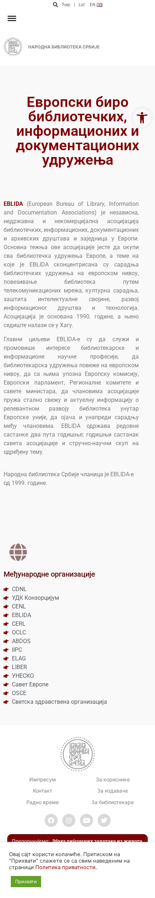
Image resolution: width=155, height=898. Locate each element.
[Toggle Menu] (12, 18)
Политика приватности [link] (65, 867)
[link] (142, 117)
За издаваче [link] (112, 791)
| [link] (74, 4)
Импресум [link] (42, 779)
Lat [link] (82, 4)
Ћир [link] (66, 4)
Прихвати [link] (26, 881)
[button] (55, 4)
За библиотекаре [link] (113, 802)
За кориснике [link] (113, 779)
